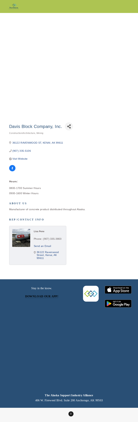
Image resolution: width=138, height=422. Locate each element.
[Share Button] (69, 126)
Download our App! (41, 296)
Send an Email (42, 246)
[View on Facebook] (12, 170)
